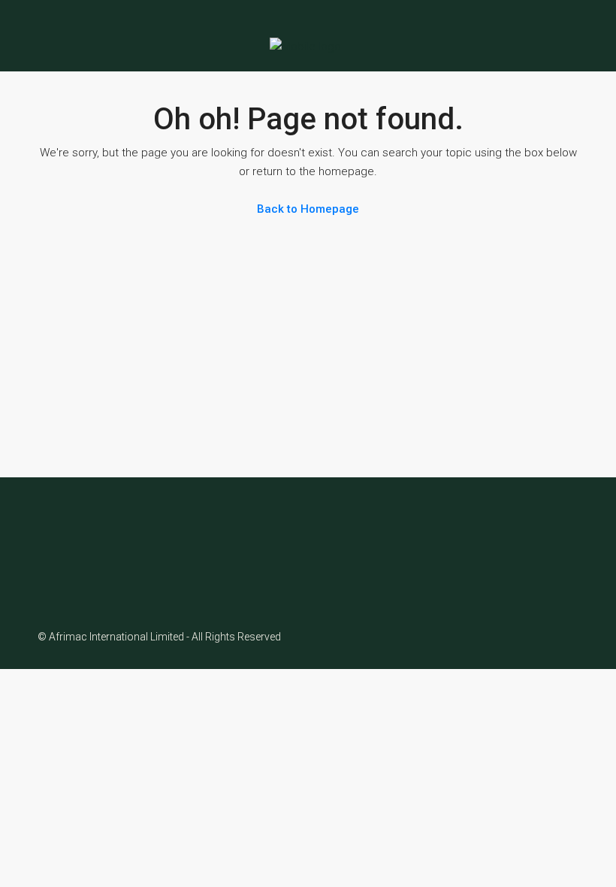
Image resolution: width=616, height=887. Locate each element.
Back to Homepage (308, 209)
